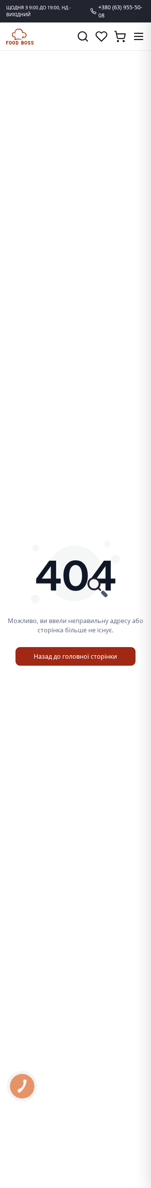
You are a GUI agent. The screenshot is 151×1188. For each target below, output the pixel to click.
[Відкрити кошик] (120, 36)
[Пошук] (83, 36)
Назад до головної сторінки (75, 656)
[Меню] (138, 36)
